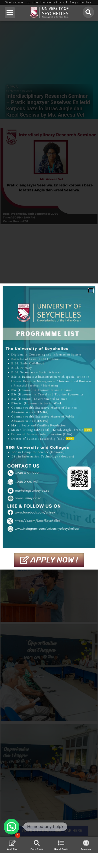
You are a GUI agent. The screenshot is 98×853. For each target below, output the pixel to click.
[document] (49, 426)
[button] (10, 12)
